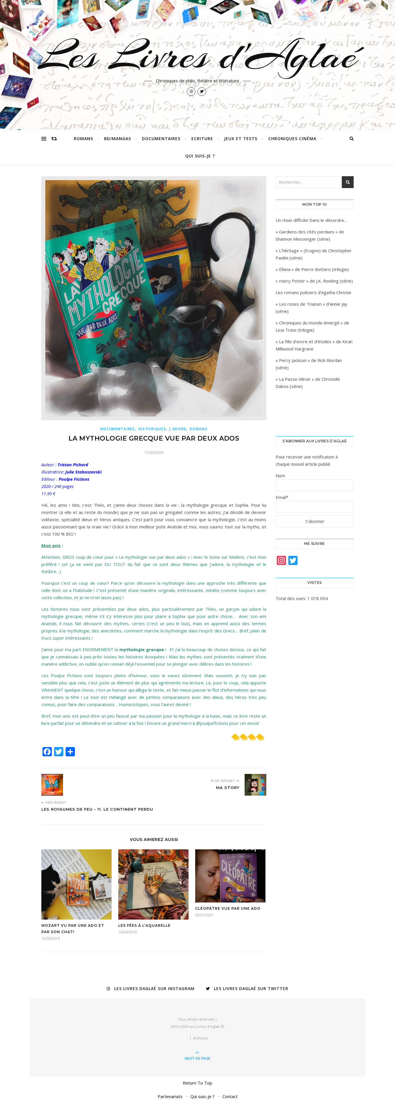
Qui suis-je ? (200, 156)
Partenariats (170, 1096)
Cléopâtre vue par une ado (228, 908)
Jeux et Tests (240, 138)
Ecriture (202, 138)
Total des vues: (291, 598)
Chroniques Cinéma (292, 138)
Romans (83, 138)
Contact (230, 1096)
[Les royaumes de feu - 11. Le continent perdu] (52, 785)
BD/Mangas (117, 138)
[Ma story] (255, 785)
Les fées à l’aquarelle (144, 925)
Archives (200, 1038)
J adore (177, 428)
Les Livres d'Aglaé (197, 55)
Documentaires (161, 138)
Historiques (152, 428)
